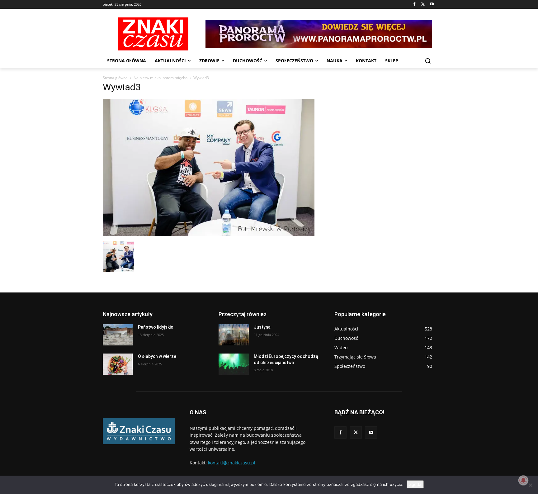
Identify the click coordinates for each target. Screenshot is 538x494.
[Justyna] (234, 334)
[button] (427, 60)
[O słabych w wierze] (118, 364)
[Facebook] (414, 4)
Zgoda (415, 484)
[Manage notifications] (523, 480)
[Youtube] (431, 4)
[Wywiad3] (208, 234)
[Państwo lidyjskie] (118, 334)
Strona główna (115, 77)
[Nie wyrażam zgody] (530, 485)
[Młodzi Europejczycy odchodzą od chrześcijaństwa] (234, 364)
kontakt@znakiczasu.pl (231, 463)
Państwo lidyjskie (155, 327)
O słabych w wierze (157, 356)
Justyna (262, 327)
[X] (423, 4)
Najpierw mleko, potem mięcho (160, 77)
